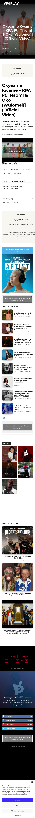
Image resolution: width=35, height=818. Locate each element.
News (15, 384)
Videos (5, 44)
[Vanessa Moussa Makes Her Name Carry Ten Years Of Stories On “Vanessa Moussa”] (7, 395)
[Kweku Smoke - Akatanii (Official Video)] (25, 470)
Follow (29, 720)
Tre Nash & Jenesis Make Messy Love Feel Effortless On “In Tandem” (23, 327)
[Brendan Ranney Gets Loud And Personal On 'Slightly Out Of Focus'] (9, 470)
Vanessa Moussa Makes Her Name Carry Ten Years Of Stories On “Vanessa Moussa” (23, 394)
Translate (16, 202)
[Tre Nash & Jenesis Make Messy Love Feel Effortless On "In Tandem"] (9, 454)
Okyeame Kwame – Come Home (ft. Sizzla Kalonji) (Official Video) (17, 631)
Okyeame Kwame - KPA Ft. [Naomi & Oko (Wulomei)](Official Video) (17, 185)
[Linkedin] (6, 661)
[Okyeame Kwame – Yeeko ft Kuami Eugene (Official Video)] (17, 577)
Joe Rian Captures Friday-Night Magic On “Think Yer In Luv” (23, 367)
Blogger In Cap (17, 48)
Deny (17, 805)
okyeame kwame (18, 181)
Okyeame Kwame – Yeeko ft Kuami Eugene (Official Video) (17, 594)
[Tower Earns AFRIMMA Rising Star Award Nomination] (7, 381)
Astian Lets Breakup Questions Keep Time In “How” (23, 354)
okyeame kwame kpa (10, 188)
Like (30, 716)
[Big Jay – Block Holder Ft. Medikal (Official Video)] (17, 540)
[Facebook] (6, 656)
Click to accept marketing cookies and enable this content (17, 150)
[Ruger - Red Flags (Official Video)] (9, 487)
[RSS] (17, 661)
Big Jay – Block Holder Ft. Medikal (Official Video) (17, 557)
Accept (17, 800)
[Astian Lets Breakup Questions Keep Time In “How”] (7, 354)
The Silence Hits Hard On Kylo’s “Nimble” (22, 314)
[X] (26, 661)
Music (15, 316)
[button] (32, 782)
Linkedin (11, 661)
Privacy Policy (18, 815)
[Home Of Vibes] (25, 454)
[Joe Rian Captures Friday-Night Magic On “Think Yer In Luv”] (7, 368)
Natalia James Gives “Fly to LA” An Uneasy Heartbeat (22, 407)
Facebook (12, 657)
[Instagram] (19, 656)
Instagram (25, 657)
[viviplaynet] (11, 3)
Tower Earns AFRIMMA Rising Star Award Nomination (23, 380)
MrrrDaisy (21, 316)
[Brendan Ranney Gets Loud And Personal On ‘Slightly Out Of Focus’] (7, 341)
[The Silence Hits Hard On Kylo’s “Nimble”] (7, 314)
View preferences (17, 811)
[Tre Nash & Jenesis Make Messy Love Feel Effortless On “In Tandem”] (7, 328)
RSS (22, 661)
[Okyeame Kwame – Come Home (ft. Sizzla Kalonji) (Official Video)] (17, 614)
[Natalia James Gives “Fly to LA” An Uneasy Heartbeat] (7, 408)
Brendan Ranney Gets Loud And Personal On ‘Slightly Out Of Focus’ (23, 340)
